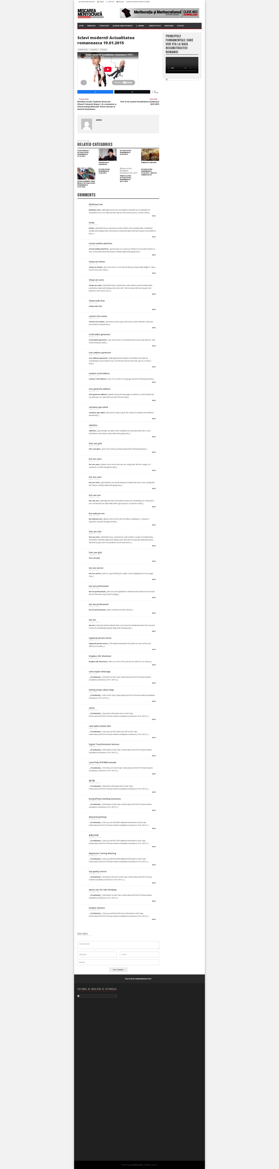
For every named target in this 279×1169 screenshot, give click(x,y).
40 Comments (94, 49)
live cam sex (95, 495)
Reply (154, 216)
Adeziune (169, 26)
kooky (91, 222)
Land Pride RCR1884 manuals (102, 762)
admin (99, 120)
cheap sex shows (97, 261)
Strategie (104, 26)
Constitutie (155, 26)
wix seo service (96, 568)
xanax (92, 708)
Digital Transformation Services (104, 744)
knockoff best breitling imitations (105, 798)
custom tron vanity (98, 316)
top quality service (98, 871)
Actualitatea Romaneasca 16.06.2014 (104, 171)
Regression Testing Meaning (102, 853)
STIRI (81, 26)
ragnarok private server (100, 638)
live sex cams (95, 459)
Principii (91, 26)
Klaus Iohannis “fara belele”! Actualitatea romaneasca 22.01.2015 (86, 184)
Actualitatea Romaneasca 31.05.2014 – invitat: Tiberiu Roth (149, 172)
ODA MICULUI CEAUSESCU (104, 163)
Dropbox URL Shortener (100, 656)
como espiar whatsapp (100, 671)
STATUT (180, 26)
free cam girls (95, 443)
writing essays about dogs (101, 689)
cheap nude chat (97, 300)
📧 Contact (110, 2)
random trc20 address (99, 373)
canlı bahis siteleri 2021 (100, 726)
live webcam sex (97, 513)
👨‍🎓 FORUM (100, 2)
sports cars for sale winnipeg (102, 889)
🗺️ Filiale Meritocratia (86, 2)
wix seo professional (98, 586)
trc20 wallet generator (99, 334)
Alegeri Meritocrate (123, 26)
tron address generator (100, 352)
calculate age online (98, 407)
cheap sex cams (96, 280)
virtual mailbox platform (100, 243)
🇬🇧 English (120, 2)
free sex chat (95, 531)
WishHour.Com (96, 204)
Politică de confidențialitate (138, 979)
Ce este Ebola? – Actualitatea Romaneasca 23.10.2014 (83, 153)
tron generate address (99, 389)
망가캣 (92, 780)
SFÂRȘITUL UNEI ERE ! (149, 162)
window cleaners (97, 908)
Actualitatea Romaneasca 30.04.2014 (125, 152)
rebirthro (93, 425)
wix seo (92, 619)
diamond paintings (98, 817)
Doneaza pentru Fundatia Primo (138, 2)
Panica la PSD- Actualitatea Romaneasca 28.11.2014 (125, 178)
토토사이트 (94, 835)
